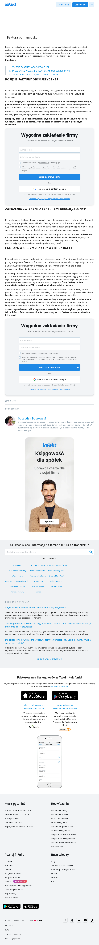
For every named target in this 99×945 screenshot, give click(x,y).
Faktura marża (56, 581)
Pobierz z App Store (34, 691)
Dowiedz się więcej (59, 686)
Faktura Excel (56, 586)
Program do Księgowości (63, 838)
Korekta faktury (17, 592)
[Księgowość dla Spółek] (49, 484)
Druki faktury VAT (56, 576)
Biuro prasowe (12, 818)
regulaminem (44, 163)
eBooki (54, 877)
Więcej (24, 171)
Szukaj (91, 552)
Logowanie (80, 4)
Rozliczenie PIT (58, 846)
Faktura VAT (37, 581)
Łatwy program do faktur (56, 565)
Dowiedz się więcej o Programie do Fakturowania (49, 198)
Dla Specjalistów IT (14, 889)
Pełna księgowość (59, 822)
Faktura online (38, 586)
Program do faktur (37, 565)
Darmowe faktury (17, 586)
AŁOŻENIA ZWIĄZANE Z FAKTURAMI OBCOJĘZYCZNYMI (41, 71)
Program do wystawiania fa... (17, 581)
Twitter (72, 920)
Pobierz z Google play (65, 691)
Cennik (8, 869)
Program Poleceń (13, 873)
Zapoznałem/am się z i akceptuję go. (41, 163)
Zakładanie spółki (59, 814)
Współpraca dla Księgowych (18, 885)
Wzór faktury (17, 576)
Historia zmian (11, 897)
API (53, 881)
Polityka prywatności (13, 934)
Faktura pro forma (37, 570)
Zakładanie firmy (59, 810)
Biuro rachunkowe (59, 818)
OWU (7, 930)
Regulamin (9, 925)
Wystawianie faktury (17, 570)
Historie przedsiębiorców (63, 869)
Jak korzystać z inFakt (62, 865)
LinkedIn (78, 920)
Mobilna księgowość (60, 830)
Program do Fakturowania (63, 834)
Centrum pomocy (13, 822)
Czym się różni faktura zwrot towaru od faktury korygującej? (36, 607)
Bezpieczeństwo (12, 877)
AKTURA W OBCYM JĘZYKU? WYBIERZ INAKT (36, 74)
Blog (53, 861)
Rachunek (17, 565)
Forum (54, 873)
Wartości (9, 865)
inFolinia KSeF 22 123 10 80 (17, 814)
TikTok (92, 920)
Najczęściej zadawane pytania (19, 826)
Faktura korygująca (56, 570)
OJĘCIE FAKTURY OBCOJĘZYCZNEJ (30, 67)
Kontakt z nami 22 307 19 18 (18, 810)
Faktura (38, 592)
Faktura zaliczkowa (38, 576)
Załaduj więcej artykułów (49, 658)
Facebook (65, 920)
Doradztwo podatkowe (62, 826)
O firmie (8, 861)
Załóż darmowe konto (49, 177)
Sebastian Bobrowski (32, 418)
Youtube (85, 920)
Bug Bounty (10, 893)
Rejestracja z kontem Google (51, 189)
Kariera (8, 881)
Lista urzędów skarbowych (64, 842)
